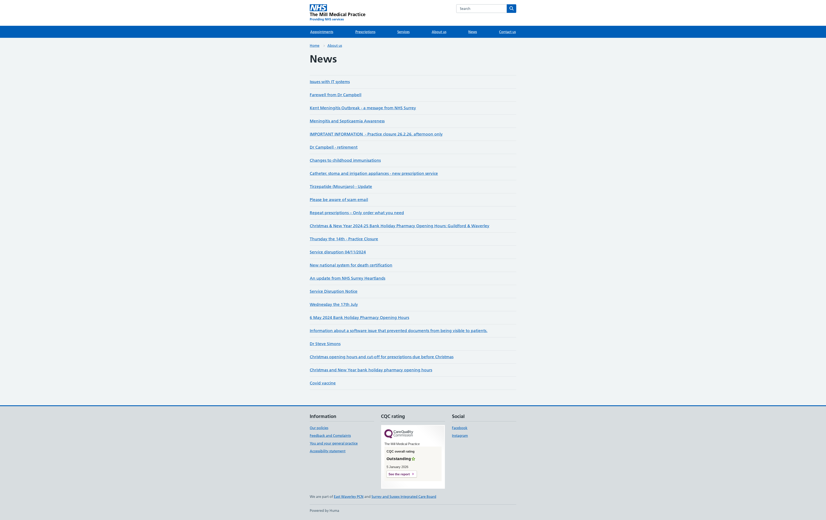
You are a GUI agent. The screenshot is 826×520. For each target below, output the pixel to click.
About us (439, 32)
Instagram (460, 435)
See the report (399, 474)
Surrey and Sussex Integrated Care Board (403, 496)
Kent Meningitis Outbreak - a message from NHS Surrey (363, 107)
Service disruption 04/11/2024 (338, 252)
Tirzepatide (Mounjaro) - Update (341, 186)
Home (314, 45)
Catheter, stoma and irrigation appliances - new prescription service (374, 173)
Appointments (321, 32)
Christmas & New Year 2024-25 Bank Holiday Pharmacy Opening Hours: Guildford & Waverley (399, 225)
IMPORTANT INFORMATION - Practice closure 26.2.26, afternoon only (376, 134)
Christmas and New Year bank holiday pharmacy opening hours (371, 370)
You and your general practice (334, 443)
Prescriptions (365, 32)
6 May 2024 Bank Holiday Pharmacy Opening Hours (359, 317)
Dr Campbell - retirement (334, 147)
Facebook (459, 428)
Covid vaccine (323, 383)
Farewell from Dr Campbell (335, 94)
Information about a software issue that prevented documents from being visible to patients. (398, 330)
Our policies (319, 428)
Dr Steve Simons (325, 343)
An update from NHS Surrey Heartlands (347, 278)
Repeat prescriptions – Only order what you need (357, 212)
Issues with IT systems (330, 81)
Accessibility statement (327, 451)
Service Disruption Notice (334, 291)
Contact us (507, 32)
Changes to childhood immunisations (345, 160)
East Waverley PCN (349, 496)
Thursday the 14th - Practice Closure (344, 238)
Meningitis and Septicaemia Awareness (347, 121)
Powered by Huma (324, 510)
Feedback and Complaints (330, 435)
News (472, 32)
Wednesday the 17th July (334, 304)
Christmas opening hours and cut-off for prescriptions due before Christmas (381, 356)
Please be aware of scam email (339, 199)
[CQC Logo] (398, 434)
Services (403, 32)
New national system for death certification (351, 265)
